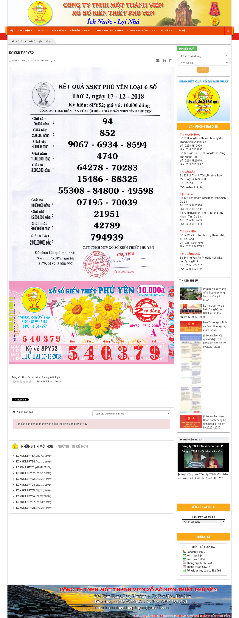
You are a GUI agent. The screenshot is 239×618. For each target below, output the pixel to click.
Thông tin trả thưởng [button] (109, 30)
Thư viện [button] (165, 30)
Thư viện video (191, 439)
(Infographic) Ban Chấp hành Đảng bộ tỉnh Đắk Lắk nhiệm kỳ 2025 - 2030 (214, 422)
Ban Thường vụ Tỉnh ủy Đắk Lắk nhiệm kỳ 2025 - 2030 (215, 326)
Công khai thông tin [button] (140, 30)
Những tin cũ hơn (73, 446)
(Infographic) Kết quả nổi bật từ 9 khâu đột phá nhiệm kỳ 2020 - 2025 (214, 341)
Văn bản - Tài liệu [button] (80, 30)
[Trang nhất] (12, 31)
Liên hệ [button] (180, 30)
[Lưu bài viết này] (171, 60)
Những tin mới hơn (37, 446)
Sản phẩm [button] (58, 30)
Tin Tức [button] (41, 30)
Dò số (203, 69)
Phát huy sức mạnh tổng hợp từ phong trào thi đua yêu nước (214, 294)
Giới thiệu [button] (24, 30)
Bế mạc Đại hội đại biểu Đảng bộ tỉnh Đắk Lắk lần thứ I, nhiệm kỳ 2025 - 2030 (202, 311)
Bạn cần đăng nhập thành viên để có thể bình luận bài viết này (51, 423)
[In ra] (165, 60)
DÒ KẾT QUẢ (186, 48)
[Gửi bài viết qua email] (158, 60)
